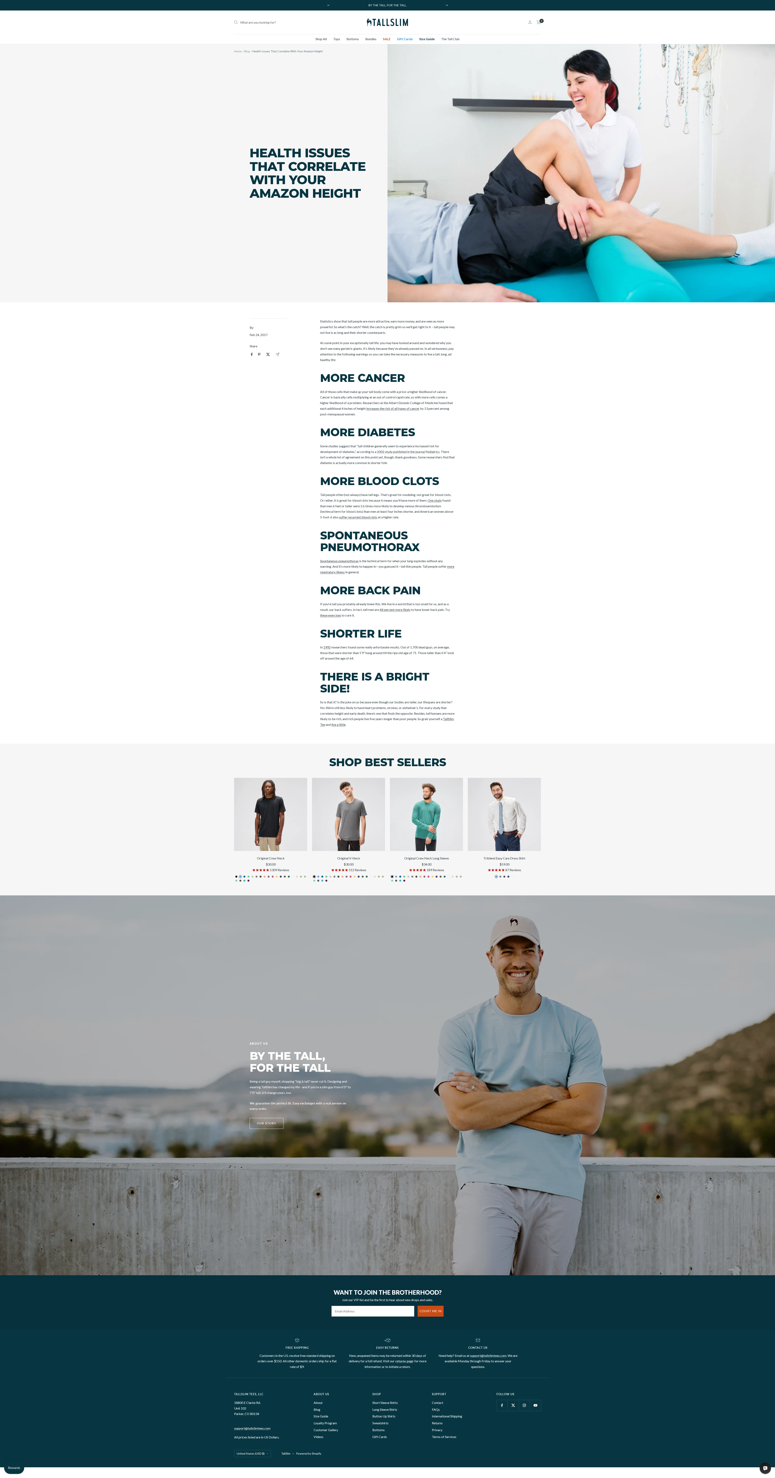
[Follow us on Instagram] (524, 1405)
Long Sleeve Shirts (384, 1409)
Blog (247, 51)
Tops (336, 39)
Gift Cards (405, 39)
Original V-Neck (348, 858)
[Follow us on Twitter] (513, 1405)
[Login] (530, 22)
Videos (318, 1437)
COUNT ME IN (431, 1311)
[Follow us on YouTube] (535, 1405)
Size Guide (427, 39)
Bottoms (353, 39)
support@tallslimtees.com (488, 1355)
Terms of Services (444, 1437)
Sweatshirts (380, 1423)
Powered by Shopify (308, 1453)
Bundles (370, 39)
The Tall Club (450, 39)
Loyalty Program (325, 1423)
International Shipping (447, 1416)
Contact (437, 1402)
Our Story (266, 1123)
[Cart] (539, 22)
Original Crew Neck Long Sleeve (426, 858)
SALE (387, 39)
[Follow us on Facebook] (502, 1405)
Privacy (437, 1430)
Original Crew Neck (271, 858)
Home (238, 51)
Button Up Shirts (383, 1416)
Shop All (321, 39)
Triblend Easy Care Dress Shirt (504, 858)
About (318, 1402)
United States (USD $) (251, 1453)
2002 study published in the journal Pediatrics (408, 452)
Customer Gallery (326, 1430)
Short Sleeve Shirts (385, 1402)
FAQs (436, 1409)
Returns (437, 1423)
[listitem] (252, 354)
